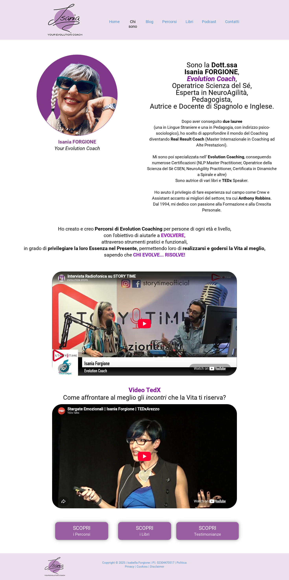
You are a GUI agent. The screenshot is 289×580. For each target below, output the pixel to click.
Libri (189, 21)
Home (114, 21)
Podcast (209, 21)
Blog (149, 21)
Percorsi (169, 21)
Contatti (232, 21)
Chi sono (133, 24)
